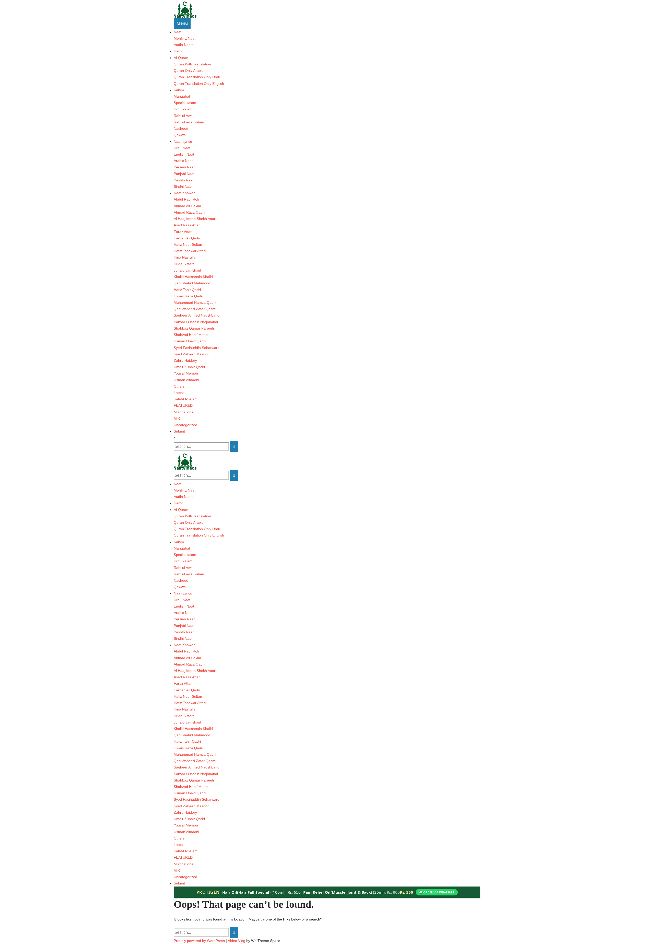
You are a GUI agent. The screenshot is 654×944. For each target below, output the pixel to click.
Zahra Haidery (185, 360)
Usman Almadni (186, 380)
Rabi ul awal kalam (189, 122)
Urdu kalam (183, 109)
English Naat (184, 154)
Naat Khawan (184, 193)
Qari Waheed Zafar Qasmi (195, 309)
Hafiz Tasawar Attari (190, 251)
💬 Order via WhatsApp (436, 892)
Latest (179, 393)
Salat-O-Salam (185, 399)
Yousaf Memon (186, 373)
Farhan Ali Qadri (187, 238)
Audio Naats (183, 45)
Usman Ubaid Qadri (190, 341)
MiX (177, 418)
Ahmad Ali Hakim (187, 206)
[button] (327, 438)
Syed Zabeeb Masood (191, 354)
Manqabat (182, 96)
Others (179, 386)
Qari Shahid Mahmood (192, 283)
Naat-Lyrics (183, 141)
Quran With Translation (192, 64)
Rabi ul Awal (183, 116)
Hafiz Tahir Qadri (187, 290)
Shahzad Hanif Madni (191, 335)
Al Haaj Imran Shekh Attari (195, 219)
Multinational (184, 412)
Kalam (179, 90)
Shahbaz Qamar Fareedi (194, 328)
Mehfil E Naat (184, 38)
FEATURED (183, 405)
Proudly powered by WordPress (200, 941)
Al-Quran (181, 58)
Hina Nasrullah (185, 257)
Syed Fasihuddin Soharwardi (197, 348)
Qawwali (180, 135)
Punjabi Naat (184, 174)
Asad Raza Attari (187, 225)
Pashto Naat (184, 180)
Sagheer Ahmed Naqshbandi (197, 315)
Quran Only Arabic (188, 70)
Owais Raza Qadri (188, 296)
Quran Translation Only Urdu (197, 77)
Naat (177, 32)
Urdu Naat (182, 148)
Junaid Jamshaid (187, 270)
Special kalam (185, 103)
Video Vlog (236, 941)
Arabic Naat (183, 161)
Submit (179, 431)
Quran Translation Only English (199, 83)
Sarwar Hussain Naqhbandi (196, 322)
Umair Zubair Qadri (189, 367)
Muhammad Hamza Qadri (195, 302)
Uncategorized (185, 425)
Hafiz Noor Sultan (188, 244)
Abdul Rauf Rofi (186, 199)
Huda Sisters (184, 264)
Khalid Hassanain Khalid (193, 277)
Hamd (178, 51)
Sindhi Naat (183, 186)
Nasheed (181, 128)
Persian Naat (184, 167)
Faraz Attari (183, 232)
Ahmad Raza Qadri (189, 212)
